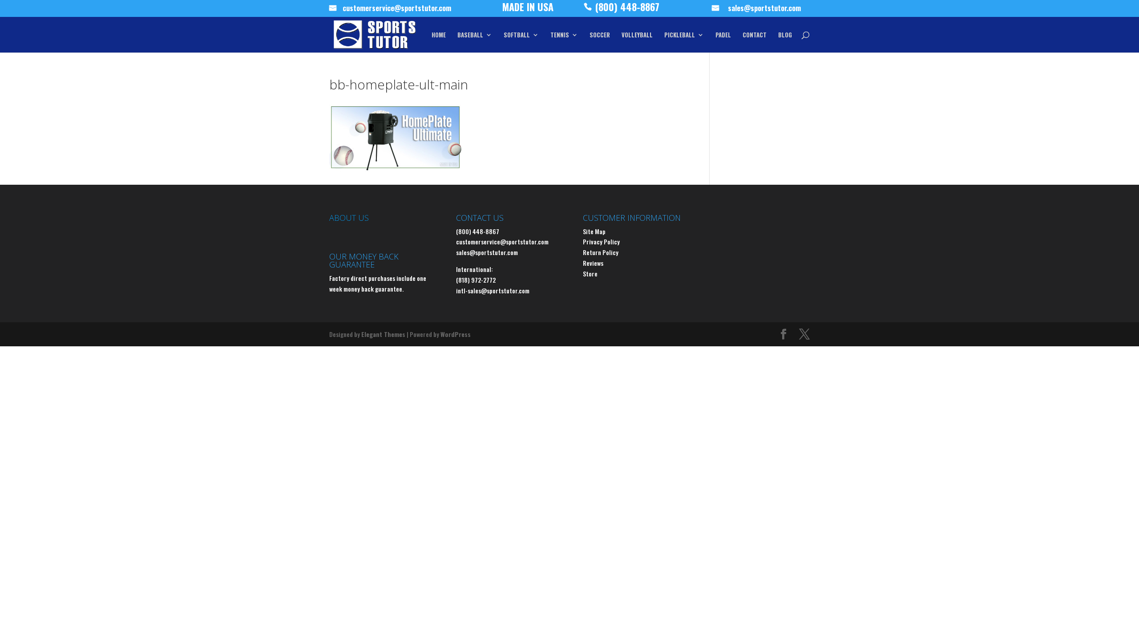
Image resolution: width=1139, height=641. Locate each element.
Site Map (594, 231)
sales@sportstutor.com (764, 9)
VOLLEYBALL (637, 35)
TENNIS (559, 35)
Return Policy (600, 252)
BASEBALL (470, 35)
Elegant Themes (383, 334)
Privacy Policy (601, 241)
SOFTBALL (517, 35)
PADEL (723, 35)
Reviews (593, 263)
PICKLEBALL (679, 35)
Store (590, 273)
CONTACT (755, 35)
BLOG (785, 35)
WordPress (455, 334)
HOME (439, 35)
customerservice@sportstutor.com (397, 9)
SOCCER (600, 35)
